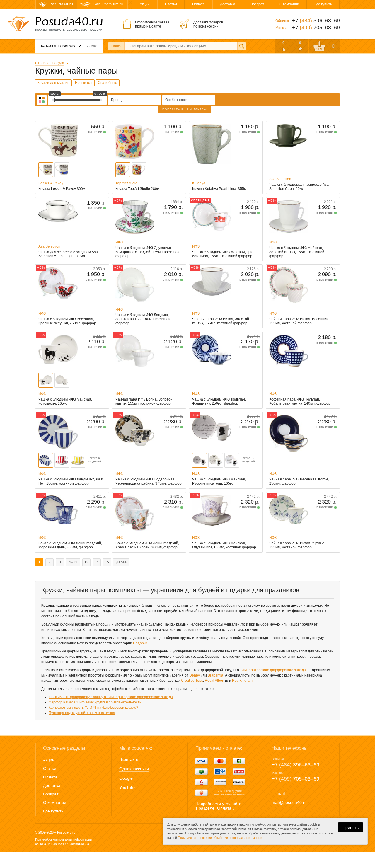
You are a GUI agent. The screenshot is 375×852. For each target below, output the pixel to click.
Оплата (198, 4)
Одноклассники (134, 768)
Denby (194, 675)
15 (107, 562)
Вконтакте (128, 759)
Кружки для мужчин (53, 83)
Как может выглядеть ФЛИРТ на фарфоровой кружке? (93, 708)
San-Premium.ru (108, 4)
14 (97, 562)
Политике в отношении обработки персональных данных (220, 837)
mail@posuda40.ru (289, 802)
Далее (121, 562)
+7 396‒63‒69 (295, 765)
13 (86, 562)
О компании (289, 4)
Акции (145, 4)
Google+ (127, 778)
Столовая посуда (49, 63)
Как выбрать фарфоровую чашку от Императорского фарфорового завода (111, 697)
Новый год (83, 83)
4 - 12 (73, 562)
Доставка (227, 4)
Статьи (171, 4)
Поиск (116, 46)
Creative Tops (192, 681)
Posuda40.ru (60, 844)
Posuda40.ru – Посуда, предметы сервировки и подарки (69, 24)
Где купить (323, 4)
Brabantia (215, 675)
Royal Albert (214, 681)
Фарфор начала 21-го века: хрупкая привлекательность (95, 702)
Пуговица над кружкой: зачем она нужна (82, 713)
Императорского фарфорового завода (274, 670)
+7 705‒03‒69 (295, 779)
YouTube (127, 787)
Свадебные (107, 83)
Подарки (140, 643)
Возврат (257, 4)
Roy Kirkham (242, 681)
